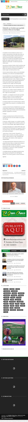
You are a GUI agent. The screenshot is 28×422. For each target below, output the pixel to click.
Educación (21, 295)
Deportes (14, 293)
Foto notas (6, 299)
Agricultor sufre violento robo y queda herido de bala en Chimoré (15, 254)
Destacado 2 (21, 293)
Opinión (12, 303)
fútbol (12, 299)
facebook (23, 203)
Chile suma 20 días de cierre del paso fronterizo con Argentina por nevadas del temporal (15, 273)
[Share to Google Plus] (6, 191)
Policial (17, 303)
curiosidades (14, 291)
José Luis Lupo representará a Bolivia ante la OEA (13, 193)
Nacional (22, 182)
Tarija (12, 307)
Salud (17, 305)
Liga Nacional (20, 301)
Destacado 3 (7, 295)
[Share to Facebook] (3, 191)
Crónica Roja (7, 291)
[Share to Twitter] (5, 191)
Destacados (14, 295)
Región (12, 305)
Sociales (22, 305)
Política (22, 303)
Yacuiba (6, 312)
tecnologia (17, 307)
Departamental (7, 293)
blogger (17, 203)
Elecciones (7, 297)
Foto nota (19, 297)
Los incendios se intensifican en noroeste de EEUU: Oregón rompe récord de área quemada (16, 267)
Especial (13, 297)
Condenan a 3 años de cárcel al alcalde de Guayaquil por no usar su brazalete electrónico (15, 260)
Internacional (13, 32)
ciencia (18, 289)
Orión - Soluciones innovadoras (7, 418)
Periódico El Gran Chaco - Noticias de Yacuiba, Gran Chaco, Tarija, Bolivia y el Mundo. (13, 416)
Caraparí (6, 289)
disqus (12, 203)
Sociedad (6, 307)
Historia (6, 301)
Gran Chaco (18, 299)
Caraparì (12, 289)
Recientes (9, 23)
